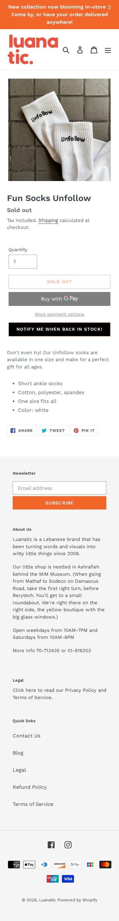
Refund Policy (30, 787)
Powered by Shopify (77, 900)
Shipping (48, 220)
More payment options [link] (59, 314)
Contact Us (26, 736)
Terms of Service (33, 804)
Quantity (18, 249)
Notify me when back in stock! (59, 329)
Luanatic (47, 900)
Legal (19, 770)
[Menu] (108, 49)
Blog (18, 753)
